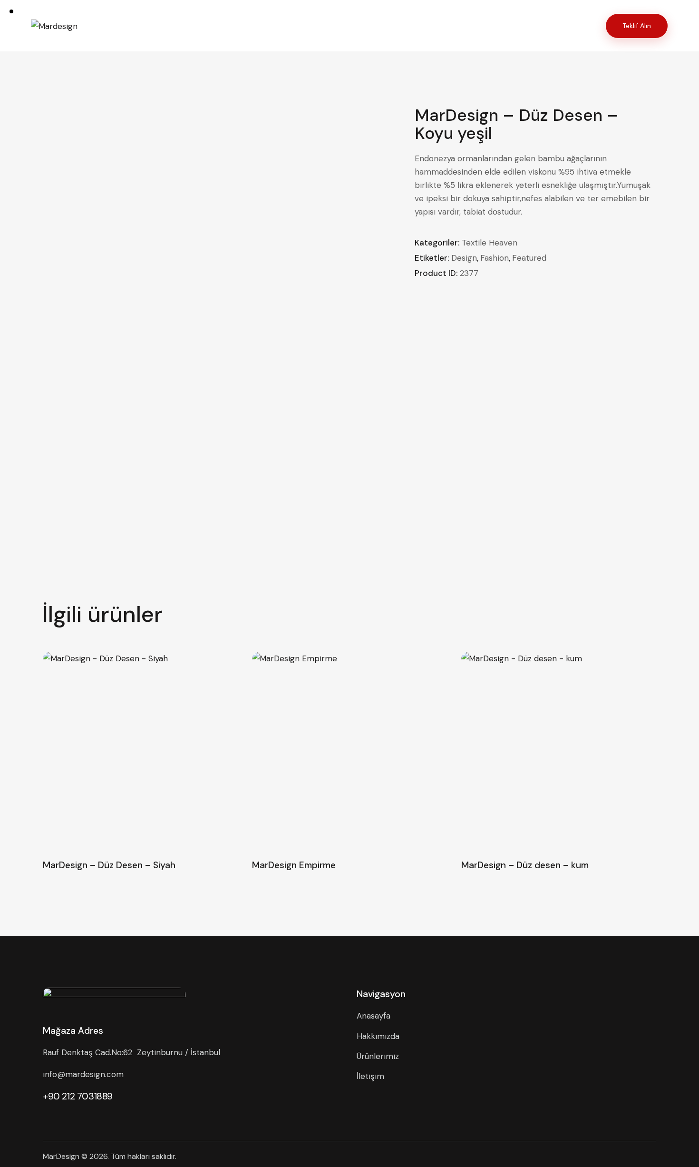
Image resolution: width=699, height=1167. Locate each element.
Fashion (494, 258)
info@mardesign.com (83, 1074)
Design (464, 258)
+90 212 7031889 (78, 1096)
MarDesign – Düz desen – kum (525, 865)
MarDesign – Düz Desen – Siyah (109, 865)
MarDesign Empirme (294, 865)
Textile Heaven (489, 242)
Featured (529, 258)
